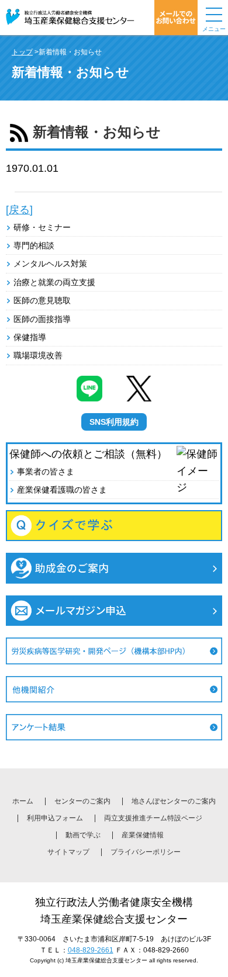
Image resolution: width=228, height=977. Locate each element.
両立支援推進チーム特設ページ (153, 818)
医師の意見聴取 (42, 300)
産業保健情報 (143, 835)
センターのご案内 (82, 801)
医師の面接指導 (42, 319)
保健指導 (29, 337)
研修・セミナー (42, 227)
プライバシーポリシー (145, 852)
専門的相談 (33, 245)
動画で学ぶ (83, 835)
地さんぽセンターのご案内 (174, 801)
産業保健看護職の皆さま (62, 489)
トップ (22, 52)
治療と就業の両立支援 (54, 282)
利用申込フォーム (55, 818)
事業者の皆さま (45, 471)
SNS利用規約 (114, 422)
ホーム (22, 801)
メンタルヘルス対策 (50, 263)
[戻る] (19, 210)
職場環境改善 (38, 355)
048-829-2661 (90, 950)
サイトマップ (68, 852)
